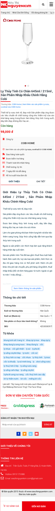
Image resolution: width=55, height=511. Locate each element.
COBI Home (16, 104)
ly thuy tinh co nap (12, 357)
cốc (41, 344)
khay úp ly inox (32, 340)
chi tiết (40, 181)
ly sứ (28, 349)
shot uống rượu (43, 361)
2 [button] (29, 85)
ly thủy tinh (37, 357)
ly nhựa (7, 349)
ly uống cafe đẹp (11, 370)
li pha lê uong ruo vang (14, 374)
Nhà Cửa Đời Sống (21, 13)
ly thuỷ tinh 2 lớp (11, 366)
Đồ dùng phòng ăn (39, 13)
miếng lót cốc (35, 379)
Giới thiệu (14, 181)
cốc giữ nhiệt (18, 349)
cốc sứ (34, 353)
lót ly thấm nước (11, 379)
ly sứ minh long (24, 361)
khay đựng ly (32, 344)
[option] (27, 51)
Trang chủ (5, 13)
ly (33, 361)
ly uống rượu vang (28, 366)
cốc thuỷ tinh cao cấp (35, 374)
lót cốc (24, 379)
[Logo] (17, 4)
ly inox (47, 357)
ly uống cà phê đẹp (12, 353)
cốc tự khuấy (10, 361)
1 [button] (26, 85)
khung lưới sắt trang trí (14, 340)
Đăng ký (48, 424)
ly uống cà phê (27, 370)
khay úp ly (45, 340)
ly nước (26, 353)
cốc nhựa (26, 357)
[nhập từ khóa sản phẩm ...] (43, 4)
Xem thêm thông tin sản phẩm (27, 288)
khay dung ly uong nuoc (14, 344)
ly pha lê (35, 349)
